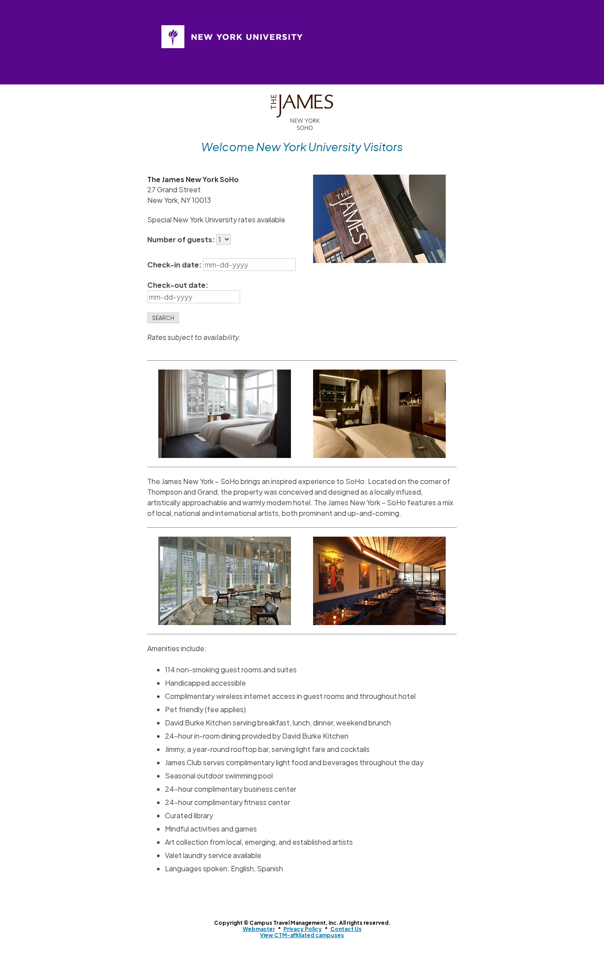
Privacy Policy (302, 929)
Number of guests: (181, 239)
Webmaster (259, 929)
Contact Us (346, 929)
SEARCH (163, 318)
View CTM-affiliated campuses (302, 935)
